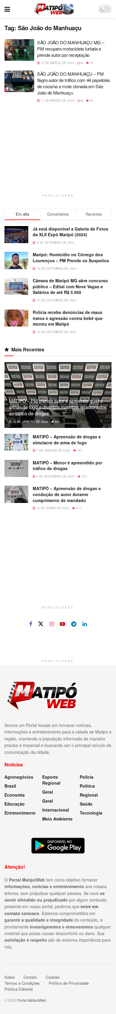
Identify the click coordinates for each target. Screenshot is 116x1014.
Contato (30, 977)
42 (91, 100)
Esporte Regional (51, 780)
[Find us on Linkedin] (84, 624)
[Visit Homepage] (54, 9)
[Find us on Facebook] (30, 624)
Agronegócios (18, 777)
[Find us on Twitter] (40, 623)
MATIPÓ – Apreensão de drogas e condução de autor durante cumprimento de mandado (67, 494)
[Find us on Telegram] (73, 624)
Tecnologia (91, 813)
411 (78, 508)
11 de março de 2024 (57, 100)
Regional (89, 795)
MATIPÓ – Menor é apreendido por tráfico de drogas (67, 466)
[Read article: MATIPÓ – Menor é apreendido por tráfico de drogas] (16, 468)
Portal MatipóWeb (31, 1000)
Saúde (86, 804)
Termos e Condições (22, 983)
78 (91, 63)
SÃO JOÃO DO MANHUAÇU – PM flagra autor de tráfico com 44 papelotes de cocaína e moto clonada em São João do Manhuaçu (73, 83)
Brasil (10, 786)
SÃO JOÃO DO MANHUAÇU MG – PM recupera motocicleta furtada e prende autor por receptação (70, 48)
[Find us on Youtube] (62, 624)
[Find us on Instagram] (51, 624)
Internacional (55, 810)
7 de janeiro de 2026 (52, 450)
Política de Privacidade (69, 983)
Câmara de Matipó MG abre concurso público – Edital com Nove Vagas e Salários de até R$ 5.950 (70, 286)
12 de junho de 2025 (52, 508)
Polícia (86, 777)
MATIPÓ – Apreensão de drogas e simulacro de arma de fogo (67, 440)
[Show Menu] (7, 9)
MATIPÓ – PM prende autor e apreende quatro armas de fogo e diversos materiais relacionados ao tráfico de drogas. (57, 407)
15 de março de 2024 (57, 63)
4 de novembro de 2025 (55, 476)
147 (79, 450)
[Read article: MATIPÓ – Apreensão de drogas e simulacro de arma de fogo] (16, 442)
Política (87, 786)
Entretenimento (20, 813)
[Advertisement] (58, 152)
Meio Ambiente (57, 819)
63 (56, 422)
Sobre (9, 977)
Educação (14, 804)
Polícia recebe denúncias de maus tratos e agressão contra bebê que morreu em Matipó (68, 318)
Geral (47, 792)
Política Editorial (18, 989)
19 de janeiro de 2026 (30, 422)
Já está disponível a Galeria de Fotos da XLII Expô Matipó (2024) (70, 232)
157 (84, 476)
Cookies (53, 977)
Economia (14, 795)
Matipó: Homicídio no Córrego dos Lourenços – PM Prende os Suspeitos (71, 257)
